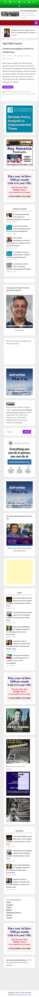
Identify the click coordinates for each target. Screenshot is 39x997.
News (15, 94)
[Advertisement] (19, 572)
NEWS (19, 593)
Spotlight (32, 94)
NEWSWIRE (19, 831)
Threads (9, 918)
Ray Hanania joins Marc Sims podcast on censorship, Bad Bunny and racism (18, 216)
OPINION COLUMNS (19, 209)
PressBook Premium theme (23, 994)
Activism (14, 35)
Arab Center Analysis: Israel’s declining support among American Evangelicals (18, 228)
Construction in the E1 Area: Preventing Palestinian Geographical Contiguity (18, 266)
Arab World (8, 91)
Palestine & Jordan (23, 94)
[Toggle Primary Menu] (36, 23)
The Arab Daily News (28, 11)
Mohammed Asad (25, 56)
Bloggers (14, 91)
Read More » (8, 87)
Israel (28, 91)
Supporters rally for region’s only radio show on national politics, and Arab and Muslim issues (24, 31)
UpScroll (9, 915)
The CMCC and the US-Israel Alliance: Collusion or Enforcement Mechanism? (18, 254)
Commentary (22, 91)
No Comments (9, 59)
